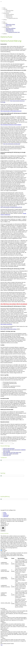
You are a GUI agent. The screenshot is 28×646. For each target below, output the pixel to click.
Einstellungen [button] (4, 523)
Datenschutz (6, 515)
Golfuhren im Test (9, 17)
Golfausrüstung (6, 13)
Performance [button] (3, 614)
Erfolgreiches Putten (9, 10)
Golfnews (5, 19)
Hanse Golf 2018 (7, 455)
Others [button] (2, 637)
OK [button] (8, 523)
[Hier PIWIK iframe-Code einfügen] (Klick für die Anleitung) (14, 304)
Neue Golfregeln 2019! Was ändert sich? (12, 452)
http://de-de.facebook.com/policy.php (11, 143)
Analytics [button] (2, 621)
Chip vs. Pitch (8, 11)
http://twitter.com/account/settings (9, 329)
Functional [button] (3, 608)
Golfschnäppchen (9, 15)
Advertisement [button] (4, 629)
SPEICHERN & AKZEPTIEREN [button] (7, 643)
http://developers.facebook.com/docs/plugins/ (11, 124)
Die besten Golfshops (10, 14)
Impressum (5, 516)
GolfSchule (5, 9)
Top (1, 644)
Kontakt (5, 513)
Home (4, 7)
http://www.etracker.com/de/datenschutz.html (11, 111)
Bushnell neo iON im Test (13, 18)
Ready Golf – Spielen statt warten (10, 453)
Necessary (4, 550)
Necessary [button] (3, 549)
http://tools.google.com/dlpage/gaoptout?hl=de (11, 207)
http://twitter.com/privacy (6, 324)
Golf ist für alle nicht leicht (9, 448)
